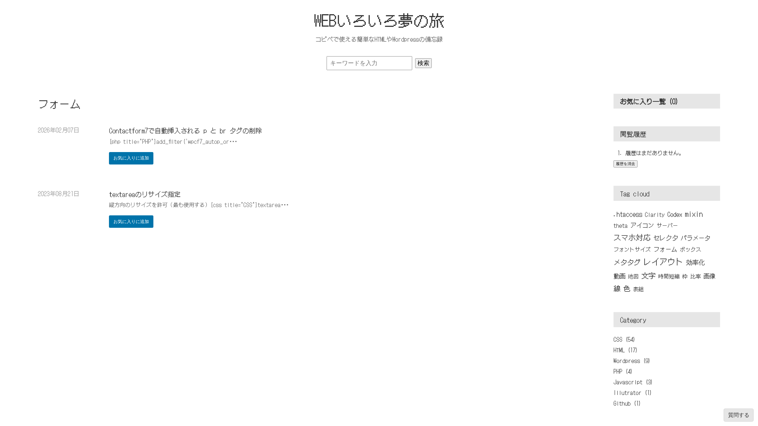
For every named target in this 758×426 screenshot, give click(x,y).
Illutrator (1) (633, 392)
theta (621, 225)
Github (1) (627, 403)
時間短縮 (669, 276)
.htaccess (628, 213)
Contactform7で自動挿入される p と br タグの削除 (185, 130)
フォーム (665, 249)
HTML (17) (626, 350)
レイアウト (663, 261)
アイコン (642, 225)
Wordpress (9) (632, 360)
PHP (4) (623, 371)
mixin (694, 214)
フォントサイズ (632, 249)
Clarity (655, 214)
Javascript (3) (633, 381)
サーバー (667, 225)
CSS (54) (624, 339)
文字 (648, 275)
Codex (674, 214)
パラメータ (695, 237)
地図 (633, 276)
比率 (695, 276)
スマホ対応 (632, 237)
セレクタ (665, 237)
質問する (738, 415)
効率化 (695, 262)
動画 (619, 276)
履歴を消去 (625, 164)
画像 (709, 276)
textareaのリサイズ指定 (145, 194)
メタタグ (627, 262)
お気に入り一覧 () (649, 101)
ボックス (690, 249)
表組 (638, 289)
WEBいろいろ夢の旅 (379, 20)
